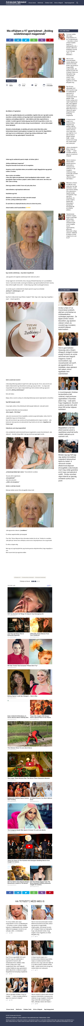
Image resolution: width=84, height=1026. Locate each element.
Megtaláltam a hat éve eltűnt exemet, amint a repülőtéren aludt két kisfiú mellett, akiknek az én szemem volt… (68, 432)
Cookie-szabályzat (22, 1017)
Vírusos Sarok (10, 1009)
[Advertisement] (42, 18)
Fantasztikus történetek (28, 577)
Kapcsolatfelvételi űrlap (32, 1017)
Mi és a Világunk (11, 81)
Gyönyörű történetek (40, 577)
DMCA (48, 1017)
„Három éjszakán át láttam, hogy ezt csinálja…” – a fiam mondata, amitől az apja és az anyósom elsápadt (16, 996)
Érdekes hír (17, 577)
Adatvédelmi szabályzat (11, 1017)
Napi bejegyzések (49, 1009)
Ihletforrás (19, 1009)
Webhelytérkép (42, 1017)
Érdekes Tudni (27, 1009)
